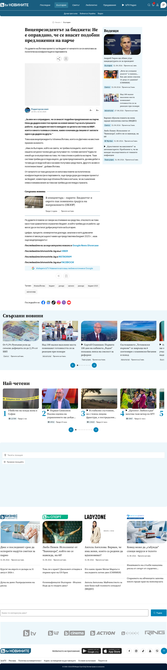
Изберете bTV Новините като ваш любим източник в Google (64, 268)
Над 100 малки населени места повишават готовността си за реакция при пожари (129, 100)
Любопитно (91, 5)
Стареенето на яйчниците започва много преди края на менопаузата (145, 580)
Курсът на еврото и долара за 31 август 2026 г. (17, 571)
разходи (81, 286)
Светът (76, 5)
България (61, 5)
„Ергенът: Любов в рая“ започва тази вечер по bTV (140, 412)
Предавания (109, 5)
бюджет (52, 286)
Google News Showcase (85, 245)
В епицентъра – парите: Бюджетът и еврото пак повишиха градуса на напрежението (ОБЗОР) (69, 201)
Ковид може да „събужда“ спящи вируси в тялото (143, 549)
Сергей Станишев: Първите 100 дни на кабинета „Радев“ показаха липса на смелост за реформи (97, 349)
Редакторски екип (40, 109)
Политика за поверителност (30, 661)
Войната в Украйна (87, 13)
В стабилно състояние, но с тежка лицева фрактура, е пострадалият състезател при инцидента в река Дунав (101, 414)
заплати (71, 286)
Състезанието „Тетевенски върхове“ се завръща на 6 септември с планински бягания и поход (138, 349)
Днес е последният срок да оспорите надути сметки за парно (17, 551)
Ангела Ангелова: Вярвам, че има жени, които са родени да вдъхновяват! (104, 551)
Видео (100, 13)
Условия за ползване (87, 661)
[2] (153, 5)
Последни (45, 5)
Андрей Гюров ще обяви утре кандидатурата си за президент (119, 59)
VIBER (64, 251)
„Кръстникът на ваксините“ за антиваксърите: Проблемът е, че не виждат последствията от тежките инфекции (121, 151)
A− (91, 110)
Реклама (12, 661)
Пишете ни (102, 661)
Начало (58, 22)
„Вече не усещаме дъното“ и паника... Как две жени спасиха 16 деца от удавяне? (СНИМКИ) (130, 77)
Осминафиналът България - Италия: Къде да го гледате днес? (62, 584)
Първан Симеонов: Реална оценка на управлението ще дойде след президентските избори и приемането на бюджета (60, 414)
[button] (72, 365)
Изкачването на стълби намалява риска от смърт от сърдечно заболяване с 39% (144, 567)
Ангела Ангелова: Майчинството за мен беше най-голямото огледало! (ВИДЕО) (103, 585)
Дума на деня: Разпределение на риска (17, 584)
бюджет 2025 (93, 286)
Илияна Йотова (39, 286)
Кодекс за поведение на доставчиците (60, 661)
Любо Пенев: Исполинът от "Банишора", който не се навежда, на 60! (121, 133)
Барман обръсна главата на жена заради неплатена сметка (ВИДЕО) (120, 119)
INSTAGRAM (65, 256)
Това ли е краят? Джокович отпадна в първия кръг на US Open (62, 571)
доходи (61, 286)
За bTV (3, 661)
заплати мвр (31, 292)
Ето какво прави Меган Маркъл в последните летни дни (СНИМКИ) (103, 571)
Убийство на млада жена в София (22, 412)
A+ (97, 110)
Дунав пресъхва (70, 13)
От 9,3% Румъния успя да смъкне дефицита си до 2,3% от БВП (20, 348)
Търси (159, 613)
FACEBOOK (67, 262)
